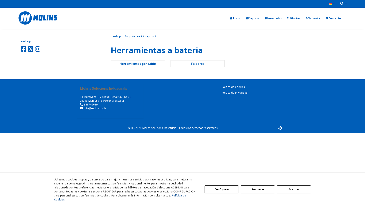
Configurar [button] (221, 189)
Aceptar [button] (293, 189)
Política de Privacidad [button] (234, 92)
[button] (331, 4)
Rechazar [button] (258, 189)
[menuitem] (331, 4)
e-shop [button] (26, 41)
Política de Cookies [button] (233, 87)
